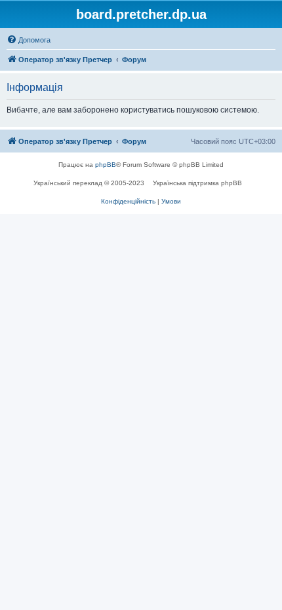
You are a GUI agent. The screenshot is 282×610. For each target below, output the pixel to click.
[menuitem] (28, 40)
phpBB (105, 164)
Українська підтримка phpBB (197, 183)
